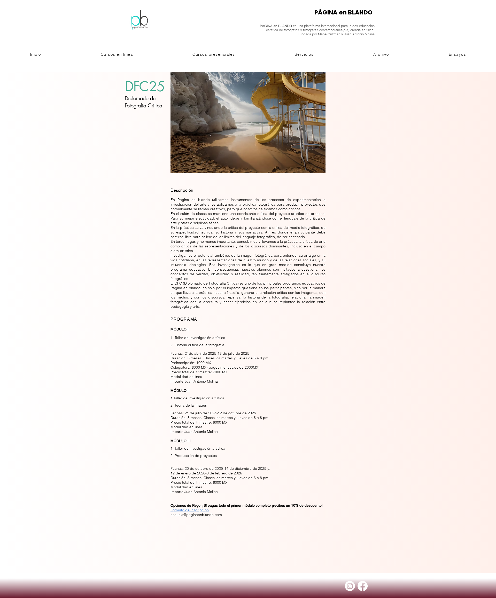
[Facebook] (363, 586)
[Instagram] (350, 586)
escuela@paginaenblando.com (196, 514)
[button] (117, 54)
